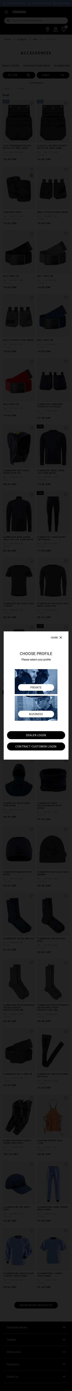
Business (36, 714)
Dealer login (36, 735)
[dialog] (36, 695)
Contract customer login (36, 746)
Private (36, 687)
